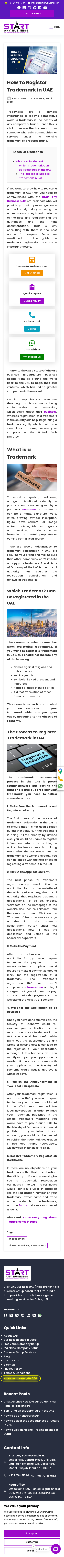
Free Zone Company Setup (21, 1344)
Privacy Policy (13, 1369)
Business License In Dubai (20, 1340)
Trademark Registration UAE (27, 1245)
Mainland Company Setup (21, 1348)
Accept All (32, 1533)
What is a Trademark (29, 161)
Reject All (32, 1550)
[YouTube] (34, 1315)
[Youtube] (45, 7)
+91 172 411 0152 (46, 1476)
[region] (32, 1529)
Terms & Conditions (17, 1373)
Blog (10, 102)
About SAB (11, 1336)
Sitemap (9, 1365)
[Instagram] (29, 7)
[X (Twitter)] (11, 1315)
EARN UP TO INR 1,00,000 (20, 1378)
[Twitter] (24, 7)
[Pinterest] (34, 7)
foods (23, 1205)
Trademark (17, 1238)
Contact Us (11, 1360)
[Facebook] (18, 7)
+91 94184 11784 (19, 1475)
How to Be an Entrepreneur (21, 1416)
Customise (32, 1542)
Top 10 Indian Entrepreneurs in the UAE (29, 1411)
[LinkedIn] (28, 1315)
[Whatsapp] (40, 1315)
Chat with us (41, 1549)
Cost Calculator (32, 13)
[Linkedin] (40, 7)
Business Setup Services (20, 1352)
